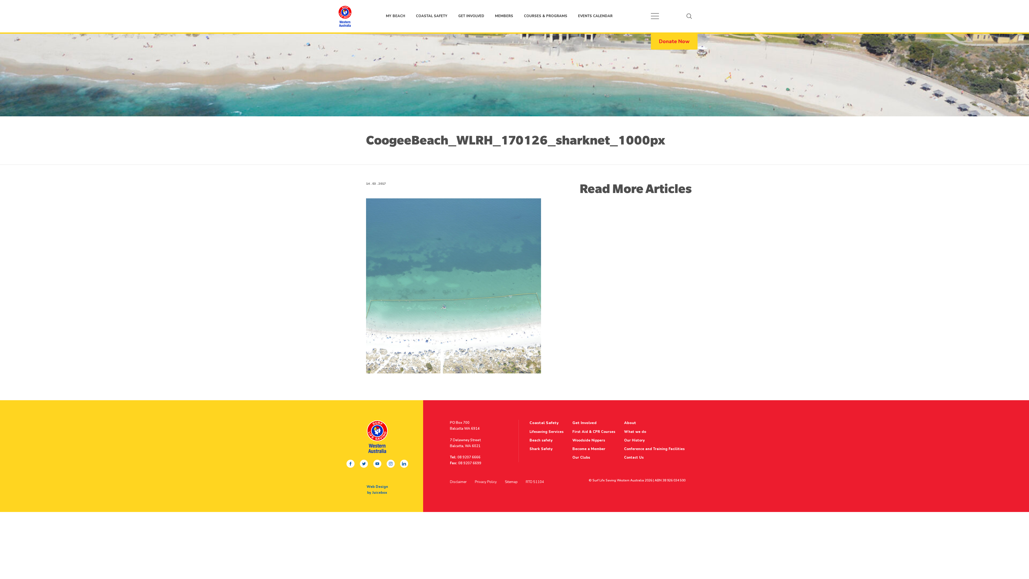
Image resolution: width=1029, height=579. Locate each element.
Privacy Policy (486, 482)
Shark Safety (541, 449)
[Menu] (655, 16)
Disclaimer (458, 482)
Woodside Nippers (588, 440)
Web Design (377, 486)
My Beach (344, 16)
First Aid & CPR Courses (593, 431)
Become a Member (588, 449)
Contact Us (634, 457)
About (630, 422)
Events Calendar (595, 16)
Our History (634, 440)
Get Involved (471, 16)
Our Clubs (581, 457)
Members (504, 16)
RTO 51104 (535, 482)
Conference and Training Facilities (654, 449)
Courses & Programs (545, 16)
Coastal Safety (432, 16)
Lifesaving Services (547, 431)
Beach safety (541, 440)
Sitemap (511, 482)
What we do (635, 431)
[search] (689, 16)
